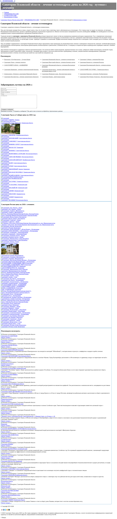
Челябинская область (7, 363)
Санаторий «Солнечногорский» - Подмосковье (15, 314)
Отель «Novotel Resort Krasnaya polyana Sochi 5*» (15, 292)
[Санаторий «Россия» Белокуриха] (11, 226)
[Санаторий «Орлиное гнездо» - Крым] (13, 235)
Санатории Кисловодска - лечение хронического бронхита (21, 76)
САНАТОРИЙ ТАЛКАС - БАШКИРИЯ (16, 65)
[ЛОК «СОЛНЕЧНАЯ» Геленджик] (12, 288)
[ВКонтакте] (4, 510)
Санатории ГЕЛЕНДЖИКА (9, 374)
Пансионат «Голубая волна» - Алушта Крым (17, 59)
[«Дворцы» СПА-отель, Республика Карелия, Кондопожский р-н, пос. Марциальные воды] (28, 223)
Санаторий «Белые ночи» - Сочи (10, 323)
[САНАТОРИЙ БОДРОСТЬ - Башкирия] (13, 266)
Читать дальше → (6, 337)
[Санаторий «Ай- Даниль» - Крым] (11, 207)
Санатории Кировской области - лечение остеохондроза (58, 59)
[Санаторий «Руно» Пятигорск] (10, 303)
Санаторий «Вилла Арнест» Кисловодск (13, 218)
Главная (6, 12)
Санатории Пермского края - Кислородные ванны (56, 74)
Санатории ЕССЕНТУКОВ (9, 336)
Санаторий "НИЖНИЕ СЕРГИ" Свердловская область (17, 144)
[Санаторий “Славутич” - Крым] (11, 220)
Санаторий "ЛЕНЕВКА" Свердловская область (15, 150)
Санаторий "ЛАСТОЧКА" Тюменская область (14, 181)
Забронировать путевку (80, 20)
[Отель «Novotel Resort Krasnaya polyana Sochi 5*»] (16, 291)
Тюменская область (7, 399)
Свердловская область (7, 379)
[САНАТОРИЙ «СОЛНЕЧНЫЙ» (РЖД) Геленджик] (16, 263)
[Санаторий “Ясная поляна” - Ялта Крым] (13, 309)
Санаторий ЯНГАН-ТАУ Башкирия (11, 461)
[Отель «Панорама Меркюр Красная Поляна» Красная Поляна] (20, 214)
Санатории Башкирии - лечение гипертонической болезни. (21, 69)
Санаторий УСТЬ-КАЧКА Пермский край (13, 368)
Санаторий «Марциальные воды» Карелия (13, 271)
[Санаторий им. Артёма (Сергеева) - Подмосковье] (16, 297)
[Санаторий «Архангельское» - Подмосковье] (14, 281)
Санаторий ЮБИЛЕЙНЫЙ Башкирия (12, 350)
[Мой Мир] (9, 510)
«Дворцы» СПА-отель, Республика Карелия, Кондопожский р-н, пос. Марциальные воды (27, 224)
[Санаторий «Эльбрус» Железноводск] (12, 211)
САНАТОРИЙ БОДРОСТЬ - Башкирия (12, 268)
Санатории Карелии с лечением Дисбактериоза (93, 74)
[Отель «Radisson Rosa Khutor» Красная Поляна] (15, 272)
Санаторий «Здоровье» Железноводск (12, 258)
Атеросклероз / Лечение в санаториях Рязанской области (20, 74)
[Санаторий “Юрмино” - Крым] (10, 306)
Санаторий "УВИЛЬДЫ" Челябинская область (14, 135)
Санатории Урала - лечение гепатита (15, 62)
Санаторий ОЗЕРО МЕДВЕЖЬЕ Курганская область (16, 391)
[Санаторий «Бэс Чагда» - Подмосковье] (13, 278)
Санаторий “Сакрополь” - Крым (10, 320)
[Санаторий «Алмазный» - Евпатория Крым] (14, 232)
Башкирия (4, 424)
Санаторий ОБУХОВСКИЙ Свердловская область (16, 356)
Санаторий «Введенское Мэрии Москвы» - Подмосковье (17, 261)
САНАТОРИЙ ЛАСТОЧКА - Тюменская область (94, 69)
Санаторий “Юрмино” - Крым (10, 308)
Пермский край (5, 486)
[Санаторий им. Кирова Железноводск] (10, 254)
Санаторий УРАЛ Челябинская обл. (11, 178)
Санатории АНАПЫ (7, 456)
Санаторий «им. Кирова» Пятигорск (12, 317)
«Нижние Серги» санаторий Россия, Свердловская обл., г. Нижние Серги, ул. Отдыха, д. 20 (28, 416)
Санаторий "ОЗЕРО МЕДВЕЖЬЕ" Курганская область (17, 156)
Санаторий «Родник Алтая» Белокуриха (13, 326)
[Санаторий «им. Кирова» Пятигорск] (12, 316)
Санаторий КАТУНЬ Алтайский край (12, 404)
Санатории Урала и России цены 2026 (12, 20)
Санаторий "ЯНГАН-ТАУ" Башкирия (12, 147)
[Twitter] (5, 510)
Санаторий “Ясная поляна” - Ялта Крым (13, 311)
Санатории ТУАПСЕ (7, 340)
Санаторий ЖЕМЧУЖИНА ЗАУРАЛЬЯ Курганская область (18, 428)
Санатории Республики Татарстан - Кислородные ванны (96, 76)
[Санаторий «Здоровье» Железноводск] (13, 257)
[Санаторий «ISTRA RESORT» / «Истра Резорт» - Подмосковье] (20, 229)
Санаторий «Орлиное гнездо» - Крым (12, 237)
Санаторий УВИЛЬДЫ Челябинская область (14, 475)
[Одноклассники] (7, 510)
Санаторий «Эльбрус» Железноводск (12, 212)
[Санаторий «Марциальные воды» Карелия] (14, 269)
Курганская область (7, 481)
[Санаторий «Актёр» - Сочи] (10, 275)
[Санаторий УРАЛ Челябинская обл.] (12, 177)
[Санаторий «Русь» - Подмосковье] (11, 294)
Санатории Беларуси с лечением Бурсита (92, 62)
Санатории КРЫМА (7, 444)
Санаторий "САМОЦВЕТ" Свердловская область (15, 141)
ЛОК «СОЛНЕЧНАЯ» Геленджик (11, 289)
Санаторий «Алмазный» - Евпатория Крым (14, 234)
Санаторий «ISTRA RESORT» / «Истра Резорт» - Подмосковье (19, 231)
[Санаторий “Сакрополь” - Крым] (11, 319)
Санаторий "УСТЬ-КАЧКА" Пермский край (14, 184)
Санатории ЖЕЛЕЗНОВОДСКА (10, 495)
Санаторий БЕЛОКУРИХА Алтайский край (14, 448)
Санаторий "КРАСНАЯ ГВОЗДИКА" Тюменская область (18, 172)
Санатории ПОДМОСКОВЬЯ (10, 490)
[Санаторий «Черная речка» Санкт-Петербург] (15, 238)
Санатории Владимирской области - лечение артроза (95, 65)
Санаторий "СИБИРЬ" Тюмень (10, 120)
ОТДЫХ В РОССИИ (10, 15)
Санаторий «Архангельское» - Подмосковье (14, 283)
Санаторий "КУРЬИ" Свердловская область (14, 166)
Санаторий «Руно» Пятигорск (10, 305)
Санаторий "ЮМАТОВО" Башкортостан (13, 194)
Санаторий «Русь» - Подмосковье (11, 295)
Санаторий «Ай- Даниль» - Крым (11, 209)
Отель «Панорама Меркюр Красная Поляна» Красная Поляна (19, 215)
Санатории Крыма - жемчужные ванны (53, 76)
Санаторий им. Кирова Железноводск (12, 255)
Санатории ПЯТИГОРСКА (9, 345)
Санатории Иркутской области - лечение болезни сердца (58, 62)
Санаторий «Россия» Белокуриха (11, 228)
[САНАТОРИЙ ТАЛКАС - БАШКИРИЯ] (13, 285)
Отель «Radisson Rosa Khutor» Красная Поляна (15, 274)
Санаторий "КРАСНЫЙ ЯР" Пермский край (14, 187)
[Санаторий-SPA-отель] (8, 121)
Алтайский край (6, 439)
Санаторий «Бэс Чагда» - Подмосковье (12, 280)
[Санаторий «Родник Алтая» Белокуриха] (13, 325)
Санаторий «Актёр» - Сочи (9, 277)
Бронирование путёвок (11, 17)
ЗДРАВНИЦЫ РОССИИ (11, 14)
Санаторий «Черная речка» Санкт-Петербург (14, 240)
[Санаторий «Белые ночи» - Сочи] (11, 322)
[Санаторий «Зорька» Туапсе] (10, 241)
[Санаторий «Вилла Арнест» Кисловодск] (13, 217)
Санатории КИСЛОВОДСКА (10, 435)
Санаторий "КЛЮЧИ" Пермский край (12, 190)
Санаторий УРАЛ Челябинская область (12, 384)
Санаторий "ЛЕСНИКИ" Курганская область (14, 200)
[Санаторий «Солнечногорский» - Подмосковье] (15, 312)
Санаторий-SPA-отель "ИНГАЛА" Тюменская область (17, 123)
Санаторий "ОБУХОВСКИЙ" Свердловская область (16, 138)
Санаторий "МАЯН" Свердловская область (14, 163)
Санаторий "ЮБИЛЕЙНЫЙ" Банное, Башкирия (15, 169)
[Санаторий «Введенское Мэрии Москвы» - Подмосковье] (18, 260)
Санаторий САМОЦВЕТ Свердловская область (15, 469)
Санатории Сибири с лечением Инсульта (92, 59)
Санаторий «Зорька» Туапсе (9, 243)
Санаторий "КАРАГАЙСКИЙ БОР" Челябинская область (18, 160)
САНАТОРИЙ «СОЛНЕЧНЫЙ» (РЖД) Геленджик (16, 264)
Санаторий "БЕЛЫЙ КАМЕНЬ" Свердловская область (17, 175)
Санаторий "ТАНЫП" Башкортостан (12, 197)
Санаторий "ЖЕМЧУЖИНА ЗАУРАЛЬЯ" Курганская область (19, 153)
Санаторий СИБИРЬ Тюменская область (13, 500)
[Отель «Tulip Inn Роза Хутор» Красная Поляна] (15, 300)
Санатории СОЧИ (6, 411)
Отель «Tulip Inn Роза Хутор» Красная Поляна (14, 302)
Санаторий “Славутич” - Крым (10, 221)
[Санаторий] (5, 118)
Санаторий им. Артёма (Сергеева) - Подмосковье (15, 298)
